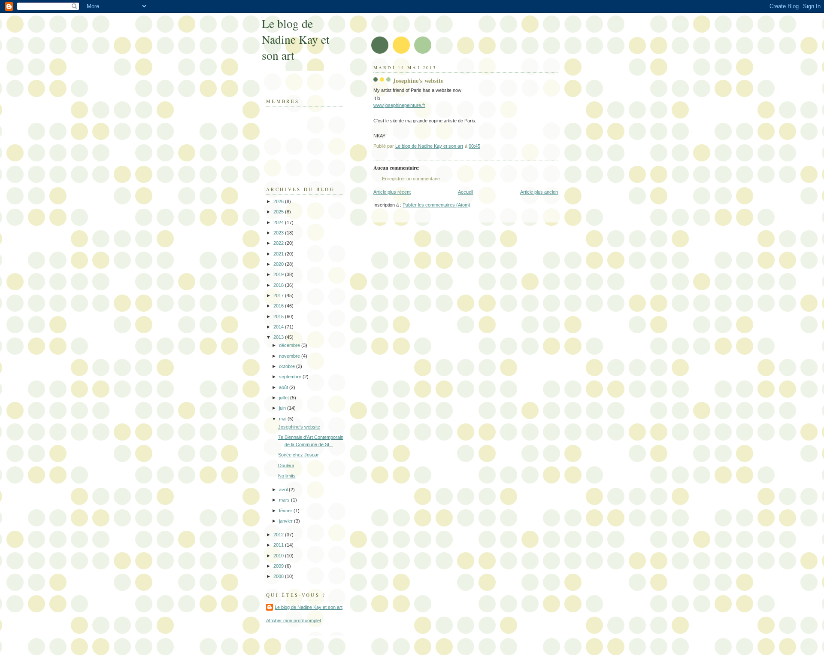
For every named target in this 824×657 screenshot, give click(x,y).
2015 (279, 316)
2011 (279, 545)
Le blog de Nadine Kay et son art (296, 39)
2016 (279, 305)
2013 (279, 337)
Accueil (465, 192)
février (286, 510)
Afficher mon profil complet (293, 620)
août (284, 387)
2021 (279, 253)
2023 (279, 232)
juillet (284, 397)
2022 (279, 243)
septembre (291, 376)
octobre (287, 366)
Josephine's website (299, 426)
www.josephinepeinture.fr (399, 105)
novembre (290, 356)
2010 (279, 555)
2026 (279, 201)
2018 (279, 285)
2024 (279, 222)
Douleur (286, 465)
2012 (279, 534)
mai (283, 418)
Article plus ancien (539, 192)
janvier (286, 520)
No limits (287, 475)
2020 (279, 264)
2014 (279, 326)
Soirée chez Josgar (298, 454)
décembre (290, 345)
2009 (279, 566)
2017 (279, 295)
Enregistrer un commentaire (411, 178)
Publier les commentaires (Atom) (436, 204)
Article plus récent (392, 192)
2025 (279, 211)
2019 (279, 274)
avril (284, 489)
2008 (279, 576)
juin (283, 408)
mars (285, 499)
